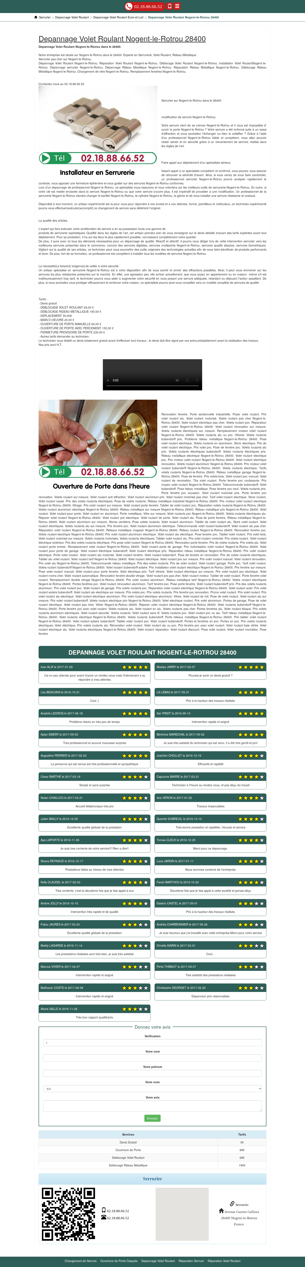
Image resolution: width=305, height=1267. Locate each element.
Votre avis (153, 1097)
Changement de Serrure (81, 1261)
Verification (153, 1036)
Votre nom (152, 1051)
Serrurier (242, 1205)
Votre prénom (152, 1067)
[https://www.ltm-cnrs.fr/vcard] (68, 1214)
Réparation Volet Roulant (224, 1261)
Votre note (152, 1082)
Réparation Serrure (191, 1261)
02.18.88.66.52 (148, 6)
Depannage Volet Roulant (158, 1261)
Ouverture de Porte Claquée (119, 1261)
